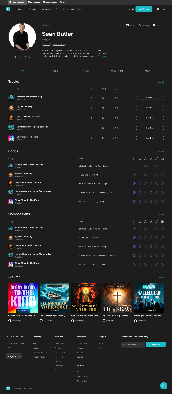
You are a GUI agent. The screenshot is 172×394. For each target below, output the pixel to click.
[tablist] (86, 71)
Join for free (144, 9)
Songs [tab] (86, 71)
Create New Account (15, 343)
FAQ (100, 348)
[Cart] (157, 9)
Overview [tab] (24, 71)
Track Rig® (59, 357)
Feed (57, 9)
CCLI (79, 372)
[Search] (164, 9)
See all (161, 82)
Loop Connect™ (69, 9)
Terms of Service (40, 352)
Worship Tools (83, 376)
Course (80, 357)
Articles (80, 348)
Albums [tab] (148, 71)
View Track (150, 98)
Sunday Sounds (83, 381)
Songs (20, 9)
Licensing (59, 366)
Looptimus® (60, 352)
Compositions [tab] (117, 71)
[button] (15, 57)
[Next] (162, 297)
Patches (58, 361)
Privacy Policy (39, 357)
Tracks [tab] (55, 71)
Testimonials (38, 348)
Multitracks (59, 343)
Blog (34, 343)
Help (80, 9)
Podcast (80, 352)
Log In (9, 347)
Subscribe (156, 344)
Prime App (59, 348)
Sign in (131, 9)
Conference (82, 343)
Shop (57, 370)
